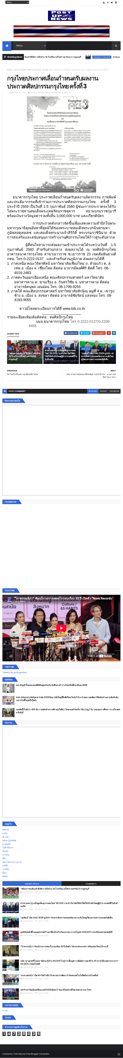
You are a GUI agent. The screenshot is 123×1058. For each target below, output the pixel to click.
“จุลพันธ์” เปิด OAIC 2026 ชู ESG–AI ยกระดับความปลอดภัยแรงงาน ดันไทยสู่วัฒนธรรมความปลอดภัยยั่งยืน (97, 356)
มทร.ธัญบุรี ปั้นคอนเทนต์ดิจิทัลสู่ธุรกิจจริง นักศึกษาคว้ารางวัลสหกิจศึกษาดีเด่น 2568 (51, 685)
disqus (103, 391)
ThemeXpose (19, 1054)
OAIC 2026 (86, 349)
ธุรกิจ (4, 833)
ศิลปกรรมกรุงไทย (34, 70)
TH (50, 70)
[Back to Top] (119, 1054)
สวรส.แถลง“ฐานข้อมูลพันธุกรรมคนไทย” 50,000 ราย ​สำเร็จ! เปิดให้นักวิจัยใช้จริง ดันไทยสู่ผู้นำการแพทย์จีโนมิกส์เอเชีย (61, 355)
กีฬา (4, 858)
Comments (91, 884)
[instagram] (116, 2)
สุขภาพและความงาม (12, 862)
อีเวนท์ (45, 70)
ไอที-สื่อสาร (8, 847)
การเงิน (5, 854)
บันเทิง (5, 851)
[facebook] (108, 2)
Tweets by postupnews (14, 672)
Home (9, 70)
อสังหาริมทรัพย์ (9, 840)
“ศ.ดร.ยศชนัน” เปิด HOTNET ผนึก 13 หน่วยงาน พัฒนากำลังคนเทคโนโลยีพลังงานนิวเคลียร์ (59, 975)
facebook (114, 391)
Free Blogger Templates (38, 1054)
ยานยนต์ (6, 844)
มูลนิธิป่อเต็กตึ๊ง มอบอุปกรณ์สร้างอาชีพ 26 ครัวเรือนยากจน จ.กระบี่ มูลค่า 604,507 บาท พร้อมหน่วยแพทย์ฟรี (66, 932)
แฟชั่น (5, 865)
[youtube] (103, 2)
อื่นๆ (4, 872)
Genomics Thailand (84, 57)
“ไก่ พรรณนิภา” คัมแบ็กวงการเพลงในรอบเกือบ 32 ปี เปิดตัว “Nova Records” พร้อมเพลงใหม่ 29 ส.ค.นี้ (64, 946)
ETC (6, 1011)
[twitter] (112, 2)
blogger (93, 391)
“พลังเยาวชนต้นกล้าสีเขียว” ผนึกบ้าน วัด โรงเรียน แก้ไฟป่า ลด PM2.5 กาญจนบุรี (24, 356)
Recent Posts (32, 884)
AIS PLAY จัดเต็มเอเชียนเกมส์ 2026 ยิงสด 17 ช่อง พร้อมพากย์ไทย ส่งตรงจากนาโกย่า (56, 989)
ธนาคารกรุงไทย (20, 70)
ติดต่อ (5, 876)
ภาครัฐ (5, 869)
